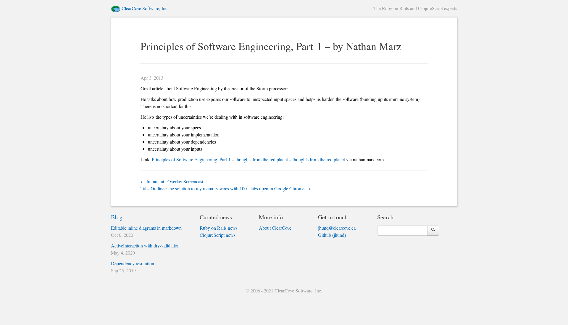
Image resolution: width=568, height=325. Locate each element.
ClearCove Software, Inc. (145, 8)
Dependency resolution (132, 263)
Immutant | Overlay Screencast (172, 181)
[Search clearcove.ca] (433, 231)
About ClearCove (275, 228)
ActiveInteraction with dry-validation (145, 245)
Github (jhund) (332, 235)
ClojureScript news (217, 235)
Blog (116, 217)
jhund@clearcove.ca (337, 228)
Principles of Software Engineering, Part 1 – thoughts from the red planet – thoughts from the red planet (248, 159)
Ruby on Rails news (219, 228)
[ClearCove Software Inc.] (115, 8)
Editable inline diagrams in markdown (146, 228)
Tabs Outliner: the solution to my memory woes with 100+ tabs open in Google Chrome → (225, 188)
